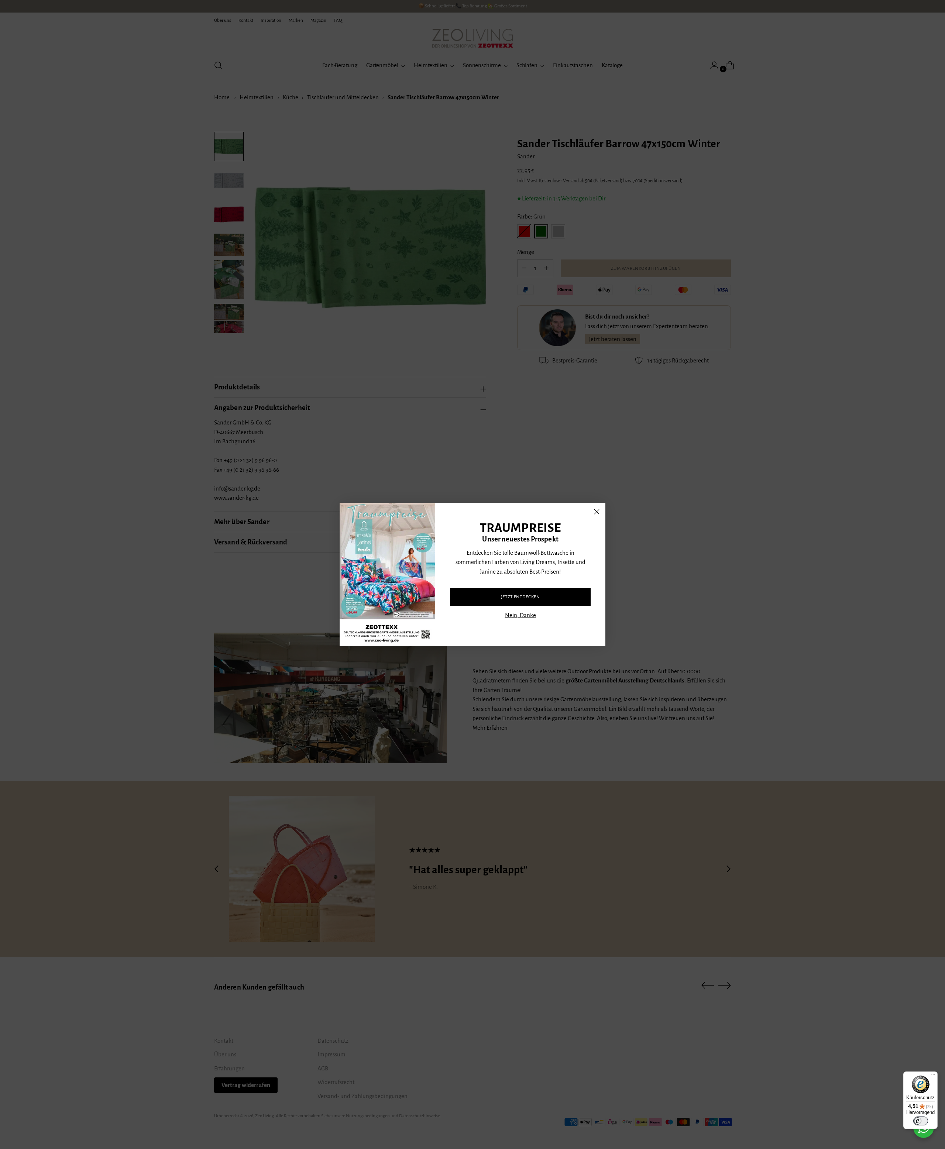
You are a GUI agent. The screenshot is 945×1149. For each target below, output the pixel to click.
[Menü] (933, 1075)
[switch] (920, 1121)
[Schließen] (596, 511)
